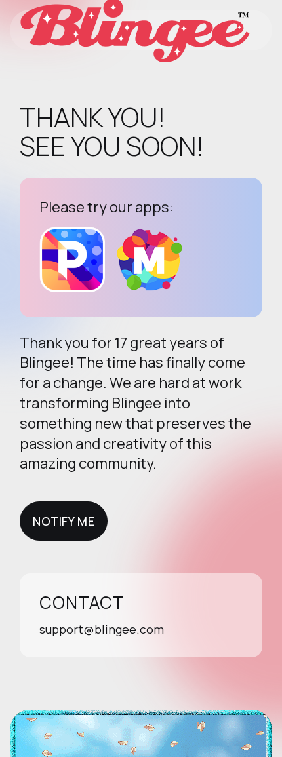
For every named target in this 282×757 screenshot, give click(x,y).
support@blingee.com (101, 629)
